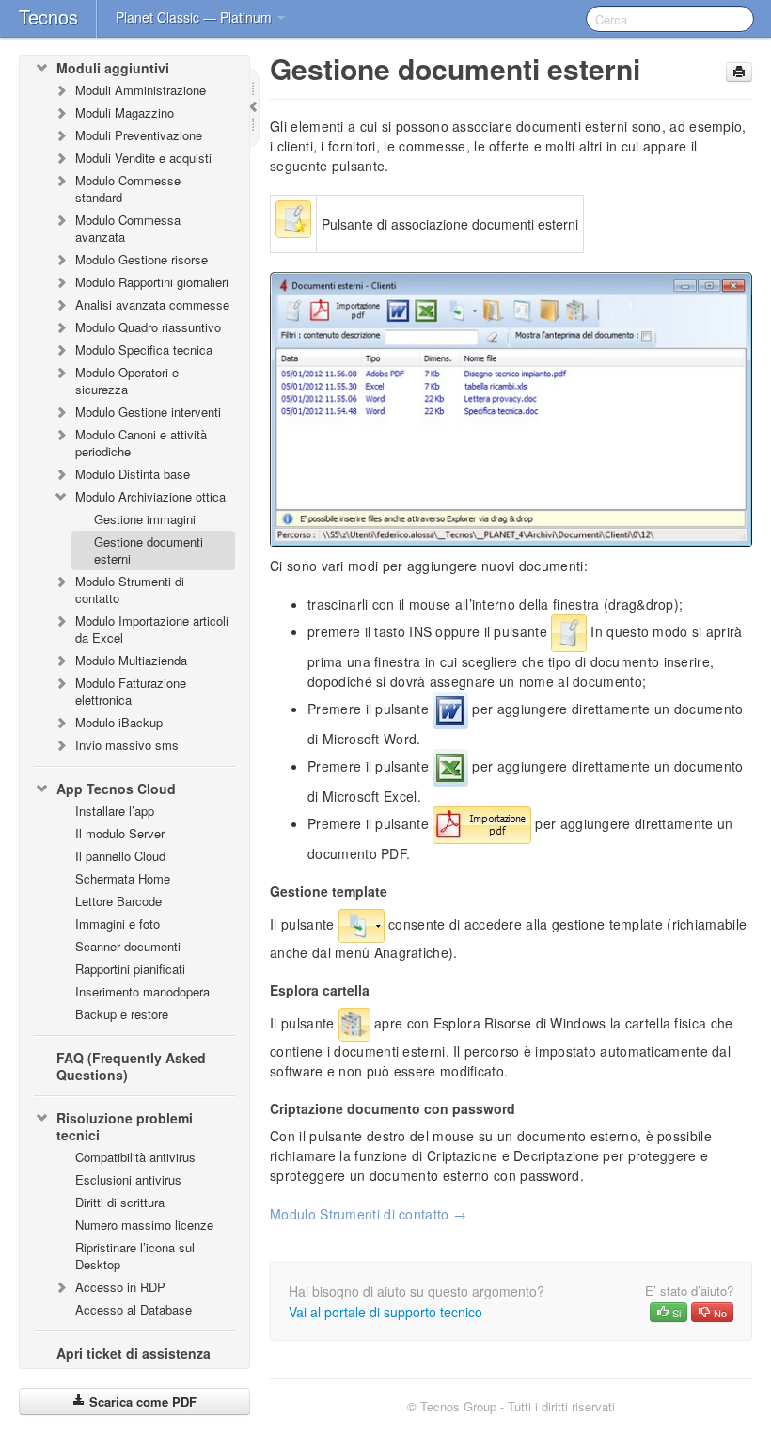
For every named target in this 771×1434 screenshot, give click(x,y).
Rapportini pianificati (130, 969)
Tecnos (48, 16)
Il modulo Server (120, 833)
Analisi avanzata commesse (152, 304)
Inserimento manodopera (142, 991)
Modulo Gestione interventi (148, 412)
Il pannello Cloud (120, 856)
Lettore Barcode (118, 901)
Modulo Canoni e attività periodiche (141, 442)
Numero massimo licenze (144, 1225)
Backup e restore (121, 1014)
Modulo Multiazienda (131, 660)
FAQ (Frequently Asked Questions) (131, 1066)
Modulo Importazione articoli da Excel (151, 629)
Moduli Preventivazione (138, 135)
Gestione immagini (145, 519)
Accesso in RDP (120, 1287)
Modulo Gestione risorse (141, 259)
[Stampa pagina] (739, 72)
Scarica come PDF (141, 1401)
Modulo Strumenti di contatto (129, 589)
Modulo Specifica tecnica (143, 349)
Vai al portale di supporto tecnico (385, 1311)
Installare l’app (114, 811)
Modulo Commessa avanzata (128, 228)
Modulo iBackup (119, 722)
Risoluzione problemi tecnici (124, 1126)
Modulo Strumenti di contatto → (368, 1213)
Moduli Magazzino (124, 112)
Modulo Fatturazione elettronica (130, 691)
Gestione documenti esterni (148, 550)
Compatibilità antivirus (135, 1157)
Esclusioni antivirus (128, 1179)
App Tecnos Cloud (116, 788)
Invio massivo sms (127, 745)
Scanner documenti (128, 946)
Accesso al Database (133, 1309)
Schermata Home (122, 878)
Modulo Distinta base (132, 474)
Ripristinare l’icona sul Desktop (135, 1255)
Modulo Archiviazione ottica (150, 496)
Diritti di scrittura (120, 1202)
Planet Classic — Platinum (195, 17)
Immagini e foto (117, 923)
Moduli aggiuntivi (112, 67)
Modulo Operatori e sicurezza (127, 380)
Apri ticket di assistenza (133, 1353)
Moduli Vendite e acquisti (143, 158)
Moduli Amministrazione (140, 90)
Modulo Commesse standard (128, 188)
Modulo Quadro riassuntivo (148, 327)
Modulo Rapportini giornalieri (151, 282)
